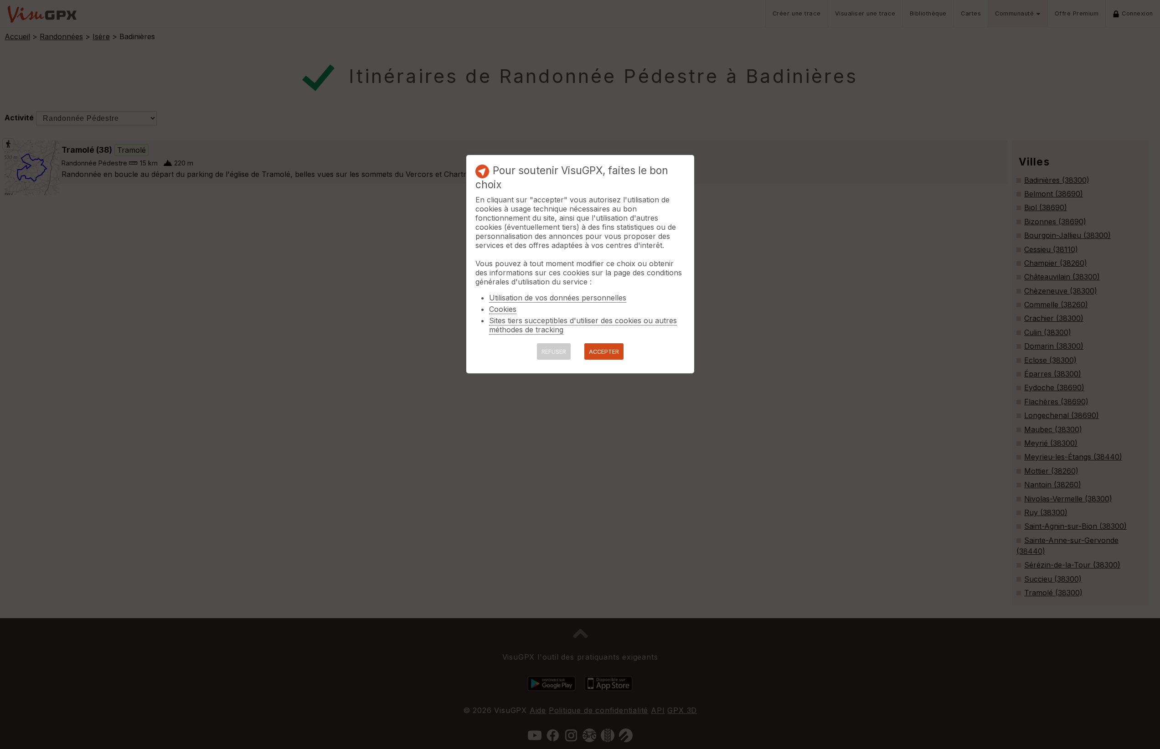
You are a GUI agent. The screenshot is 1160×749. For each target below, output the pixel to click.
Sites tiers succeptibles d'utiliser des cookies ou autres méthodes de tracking (583, 325)
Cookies (502, 309)
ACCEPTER (604, 351)
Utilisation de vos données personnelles (557, 297)
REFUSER (553, 351)
